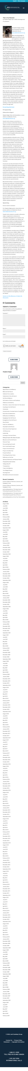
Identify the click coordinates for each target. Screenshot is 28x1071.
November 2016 (6, 759)
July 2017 (5, 742)
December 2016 (6, 757)
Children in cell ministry (8, 402)
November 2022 (6, 602)
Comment (5, 313)
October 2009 (6, 945)
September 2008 (7, 974)
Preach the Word (7, 453)
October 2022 (6, 604)
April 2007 (5, 1011)
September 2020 (7, 659)
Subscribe (14, 360)
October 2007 (6, 998)
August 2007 (6, 1002)
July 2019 (5, 689)
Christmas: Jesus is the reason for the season (14, 404)
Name (4, 328)
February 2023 (6, 595)
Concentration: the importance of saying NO (13, 411)
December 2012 (6, 862)
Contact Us (9, 1040)
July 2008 (5, 978)
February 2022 (6, 621)
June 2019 (5, 692)
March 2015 (5, 803)
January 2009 (6, 965)
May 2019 (5, 694)
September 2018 (7, 711)
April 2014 (5, 827)
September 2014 (7, 816)
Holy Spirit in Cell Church (8, 426)
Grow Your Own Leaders (19, 497)
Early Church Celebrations (9, 413)
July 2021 (5, 637)
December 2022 (6, 600)
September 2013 (7, 842)
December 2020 (6, 652)
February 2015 (6, 805)
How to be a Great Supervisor (10, 428)
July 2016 (5, 768)
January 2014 (6, 834)
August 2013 (6, 845)
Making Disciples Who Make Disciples (11, 437)
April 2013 (5, 853)
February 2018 (6, 726)
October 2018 (6, 709)
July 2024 (5, 558)
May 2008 (5, 982)
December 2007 (6, 993)
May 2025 (5, 536)
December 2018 (6, 705)
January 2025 (6, 545)
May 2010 (5, 930)
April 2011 (5, 906)
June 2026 (5, 508)
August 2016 (6, 766)
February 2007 (6, 1015)
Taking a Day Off (6, 463)
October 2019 (6, 683)
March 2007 (5, 1013)
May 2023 (5, 589)
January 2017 (6, 755)
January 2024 (6, 571)
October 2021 (6, 630)
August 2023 (6, 582)
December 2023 (6, 573)
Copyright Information (18, 1042)
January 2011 (6, 912)
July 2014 (5, 821)
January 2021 (6, 650)
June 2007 (5, 1006)
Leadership (5, 433)
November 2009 (6, 943)
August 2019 (6, 687)
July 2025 (5, 532)
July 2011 (5, 899)
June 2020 (5, 665)
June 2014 (5, 823)
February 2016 (6, 779)
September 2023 (7, 580)
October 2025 (6, 525)
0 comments (6, 21)
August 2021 (6, 635)
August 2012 (6, 871)
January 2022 (6, 624)
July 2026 (5, 506)
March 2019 (5, 698)
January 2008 (6, 991)
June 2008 (5, 980)
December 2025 (6, 521)
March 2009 (5, 961)
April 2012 (5, 880)
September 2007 (7, 1000)
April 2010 (5, 932)
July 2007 (5, 1004)
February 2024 (6, 569)
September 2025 (7, 527)
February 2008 (6, 989)
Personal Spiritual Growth (9, 444)
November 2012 (6, 864)
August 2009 (6, 950)
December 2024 (6, 547)
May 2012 (5, 877)
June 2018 (5, 718)
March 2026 (5, 514)
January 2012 (6, 886)
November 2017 (6, 733)
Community (5, 409)
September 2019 (7, 685)
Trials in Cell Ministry (8, 468)
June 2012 (5, 875)
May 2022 (5, 615)
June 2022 (5, 613)
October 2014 (6, 814)
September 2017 (7, 737)
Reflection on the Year (8, 457)
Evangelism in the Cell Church (10, 420)
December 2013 (6, 836)
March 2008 (5, 987)
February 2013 (6, 858)
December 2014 (6, 810)
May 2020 (5, 667)
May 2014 (5, 825)
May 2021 (5, 641)
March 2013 (5, 856)
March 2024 (5, 567)
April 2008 (5, 985)
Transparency (6, 466)
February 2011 (6, 910)
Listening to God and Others (9, 435)
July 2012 (5, 873)
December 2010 (6, 915)
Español (15, 1)
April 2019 (5, 696)
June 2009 (5, 954)
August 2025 (6, 530)
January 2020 (6, 676)
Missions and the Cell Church (9, 439)
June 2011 (5, 901)
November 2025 (6, 523)
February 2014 (6, 831)
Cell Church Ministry (7, 398)
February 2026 (6, 516)
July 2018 (5, 716)
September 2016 (7, 764)
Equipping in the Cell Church (9, 418)
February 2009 (6, 963)
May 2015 (5, 799)
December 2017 (6, 731)
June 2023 (5, 586)
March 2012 (5, 882)
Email (4, 334)
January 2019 (6, 702)
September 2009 (7, 947)
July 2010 (5, 926)
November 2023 (6, 576)
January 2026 (6, 519)
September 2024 (7, 554)
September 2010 (7, 921)
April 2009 (5, 958)
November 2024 (6, 549)
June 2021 (5, 639)
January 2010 (6, 939)
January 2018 (6, 729)
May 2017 (5, 746)
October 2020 (6, 656)
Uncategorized (21, 19)
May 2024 (5, 562)
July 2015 (5, 794)
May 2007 (5, 1009)
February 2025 (6, 543)
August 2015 (6, 792)
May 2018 (5, 720)
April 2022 (5, 617)
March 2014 (5, 829)
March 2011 (5, 908)
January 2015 (6, 807)
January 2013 (6, 860)
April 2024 (5, 565)
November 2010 (6, 917)
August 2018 (6, 713)
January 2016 (6, 781)
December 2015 (6, 783)
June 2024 (5, 560)
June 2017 (5, 744)
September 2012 (7, 869)
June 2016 (5, 770)
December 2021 (6, 626)
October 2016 (6, 761)
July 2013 (5, 847)
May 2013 (5, 851)
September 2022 (7, 606)
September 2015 (7, 790)
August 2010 (6, 923)
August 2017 (6, 740)
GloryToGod (6, 422)
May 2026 (5, 510)
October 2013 (6, 840)
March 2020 (5, 672)
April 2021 (5, 643)
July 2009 (5, 952)
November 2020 (6, 654)
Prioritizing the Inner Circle (9, 455)
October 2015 (6, 788)
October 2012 (6, 866)
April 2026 (5, 512)
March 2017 (5, 751)
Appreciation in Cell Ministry (9, 389)
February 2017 (6, 753)
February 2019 (6, 700)
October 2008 (6, 971)
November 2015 (6, 786)
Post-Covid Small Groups (9, 446)
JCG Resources (6, 431)
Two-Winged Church (7, 470)
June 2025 (5, 534)
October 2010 (6, 919)
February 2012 (6, 884)
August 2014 (6, 818)
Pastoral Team (6, 442)
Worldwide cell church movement (11, 474)
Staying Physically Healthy (9, 461)
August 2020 (6, 661)
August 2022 (6, 608)
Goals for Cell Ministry (8, 424)
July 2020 (5, 663)
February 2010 (6, 936)
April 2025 (5, 538)
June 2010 (5, 928)
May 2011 (5, 904)
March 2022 (5, 619)
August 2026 (6, 503)
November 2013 (6, 838)
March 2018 (5, 724)
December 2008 (6, 967)
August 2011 (6, 897)
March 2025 (5, 541)
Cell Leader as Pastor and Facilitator (11, 400)
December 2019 (6, 678)
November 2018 (6, 707)
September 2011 (7, 895)
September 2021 (7, 632)
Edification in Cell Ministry (9, 415)
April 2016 (5, 775)
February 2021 (6, 648)
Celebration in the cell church (10, 396)
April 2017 (5, 748)
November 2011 (6, 891)
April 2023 (5, 591)
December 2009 (6, 941)
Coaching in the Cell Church (9, 407)
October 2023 (6, 578)
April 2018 (5, 722)
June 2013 (5, 849)
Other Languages (21, 1)
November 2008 (6, 969)
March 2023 (5, 593)
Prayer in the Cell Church (8, 448)
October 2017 (6, 735)
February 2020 (6, 674)
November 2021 (6, 628)
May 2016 (5, 772)
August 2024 (6, 556)
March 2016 (5, 777)
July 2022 (5, 611)
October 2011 (6, 893)
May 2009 (5, 956)
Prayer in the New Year (8, 450)
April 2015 (5, 801)
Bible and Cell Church (8, 391)
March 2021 (5, 646)
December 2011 (6, 888)
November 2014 (6, 812)
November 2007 (6, 995)
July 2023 (5, 584)
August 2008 (6, 976)
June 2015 (5, 796)
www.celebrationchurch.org (18, 32)
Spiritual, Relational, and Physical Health (12, 459)
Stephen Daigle (7, 19)
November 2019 (6, 681)
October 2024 (6, 552)
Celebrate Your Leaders (8, 393)
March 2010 (5, 934)
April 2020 (5, 670)
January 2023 (6, 597)
